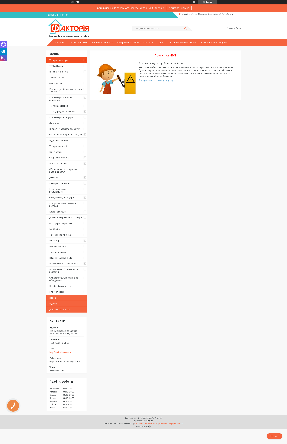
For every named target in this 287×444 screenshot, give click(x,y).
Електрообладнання (59, 183)
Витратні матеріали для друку (64, 128)
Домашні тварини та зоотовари (65, 217)
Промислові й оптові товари (63, 263)
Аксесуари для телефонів (62, 111)
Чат (277, 436)
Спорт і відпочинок (59, 157)
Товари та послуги (77, 42)
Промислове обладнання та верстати (63, 270)
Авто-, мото (55, 83)
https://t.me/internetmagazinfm (64, 361)
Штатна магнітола (58, 71)
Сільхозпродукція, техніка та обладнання (63, 279)
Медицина (54, 228)
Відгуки (53, 303)
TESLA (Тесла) (56, 66)
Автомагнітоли (57, 77)
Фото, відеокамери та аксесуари (66, 134)
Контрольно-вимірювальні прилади (62, 204)
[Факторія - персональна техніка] (69, 26)
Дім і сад (53, 177)
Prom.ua (158, 418)
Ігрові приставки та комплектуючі (59, 190)
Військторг (54, 240)
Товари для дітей (58, 146)
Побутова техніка (58, 163)
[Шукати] (185, 28)
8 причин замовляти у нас (183, 42)
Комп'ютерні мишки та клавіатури (60, 99)
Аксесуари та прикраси (60, 223)
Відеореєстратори (58, 140)
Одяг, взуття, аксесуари (61, 197)
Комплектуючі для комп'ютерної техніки (65, 90)
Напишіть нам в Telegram (214, 42)
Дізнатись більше (179, 8)
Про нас (162, 42)
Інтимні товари (57, 291)
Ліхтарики (54, 123)
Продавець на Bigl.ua (143, 420)
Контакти (148, 42)
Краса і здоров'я (57, 211)
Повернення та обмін (128, 42)
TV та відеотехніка (58, 105)
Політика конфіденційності (171, 423)
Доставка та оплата (102, 42)
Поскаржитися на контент (145, 423)
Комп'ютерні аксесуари (61, 117)
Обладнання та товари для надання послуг (63, 170)
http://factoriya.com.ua (60, 352)
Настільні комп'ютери (60, 286)
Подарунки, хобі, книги (60, 257)
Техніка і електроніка (60, 234)
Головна (59, 42)
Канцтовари (55, 151)
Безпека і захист (57, 246)
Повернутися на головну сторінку (156, 80)
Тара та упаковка (58, 252)
